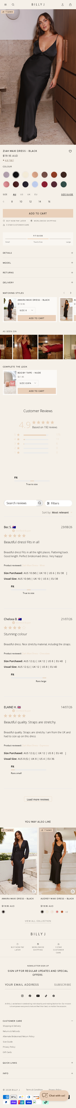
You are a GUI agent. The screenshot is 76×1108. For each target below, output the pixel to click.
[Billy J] (38, 4)
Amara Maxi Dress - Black (34, 299)
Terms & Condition (34, 1089)
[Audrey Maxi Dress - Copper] (62, 911)
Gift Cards (7, 1052)
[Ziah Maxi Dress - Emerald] (63, 184)
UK (28, 194)
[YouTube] (38, 996)
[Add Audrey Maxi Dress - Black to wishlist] (73, 830)
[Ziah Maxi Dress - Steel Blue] (6, 174)
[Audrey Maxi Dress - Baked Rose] (57, 911)
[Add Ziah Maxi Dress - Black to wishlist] (70, 151)
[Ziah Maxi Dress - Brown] (15, 184)
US (21, 194)
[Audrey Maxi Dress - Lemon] (47, 911)
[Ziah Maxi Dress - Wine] (44, 184)
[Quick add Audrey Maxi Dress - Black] (73, 891)
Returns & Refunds (11, 1031)
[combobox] (57, 512)
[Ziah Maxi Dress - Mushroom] (44, 174)
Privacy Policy (9, 1046)
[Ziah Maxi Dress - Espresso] (63, 174)
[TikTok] (46, 996)
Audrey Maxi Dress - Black (57, 898)
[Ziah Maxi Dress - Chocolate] (54, 184)
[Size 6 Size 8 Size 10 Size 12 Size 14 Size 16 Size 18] (26, 310)
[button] (5, 4)
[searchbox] (20, 503)
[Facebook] (30, 996)
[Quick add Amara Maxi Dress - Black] (34, 891)
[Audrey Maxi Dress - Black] (42, 911)
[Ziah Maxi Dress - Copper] (54, 174)
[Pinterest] (53, 996)
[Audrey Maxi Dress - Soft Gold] (52, 911)
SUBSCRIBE (62, 984)
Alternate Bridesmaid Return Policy (18, 1036)
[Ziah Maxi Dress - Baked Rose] (6, 184)
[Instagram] (22, 996)
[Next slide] (70, 292)
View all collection (38, 921)
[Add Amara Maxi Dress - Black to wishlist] (34, 830)
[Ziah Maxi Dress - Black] (15, 174)
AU (14, 194)
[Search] (13, 4)
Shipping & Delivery (12, 1025)
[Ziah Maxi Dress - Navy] (25, 184)
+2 (66, 911)
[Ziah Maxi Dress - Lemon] (25, 174)
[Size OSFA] (28, 383)
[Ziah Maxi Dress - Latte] (35, 174)
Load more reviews (38, 799)
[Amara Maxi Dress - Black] (3, 911)
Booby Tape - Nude (29, 372)
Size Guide (8, 1041)
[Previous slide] (64, 292)
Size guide (67, 194)
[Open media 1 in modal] (38, 77)
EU (35, 194)
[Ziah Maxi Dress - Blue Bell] (35, 184)
